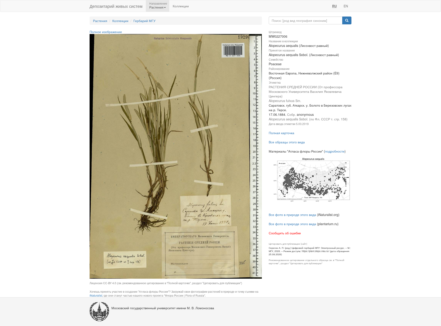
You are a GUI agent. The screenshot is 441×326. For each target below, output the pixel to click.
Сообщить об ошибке (285, 233)
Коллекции (181, 6)
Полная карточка (281, 132)
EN (346, 6)
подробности (335, 151)
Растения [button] (156, 7)
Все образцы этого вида (287, 142)
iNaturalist (96, 295)
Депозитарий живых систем (116, 6)
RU (334, 6)
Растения (100, 20)
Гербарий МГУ (144, 20)
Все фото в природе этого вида (292, 214)
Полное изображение (106, 31)
